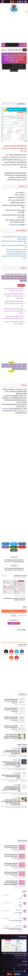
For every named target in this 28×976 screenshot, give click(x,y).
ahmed (20, 918)
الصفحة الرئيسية (21, 68)
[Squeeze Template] (25, 971)
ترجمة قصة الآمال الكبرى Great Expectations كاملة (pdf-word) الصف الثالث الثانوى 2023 (11, 751)
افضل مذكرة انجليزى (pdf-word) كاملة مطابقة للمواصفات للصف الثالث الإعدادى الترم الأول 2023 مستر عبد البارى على (11, 764)
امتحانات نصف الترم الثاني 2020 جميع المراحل (16, 254)
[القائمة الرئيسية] (3, 45)
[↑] (14, 968)
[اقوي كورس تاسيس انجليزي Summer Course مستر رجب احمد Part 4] (22, 700)
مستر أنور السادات (19, 925)
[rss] (11, 2)
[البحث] (2, 2)
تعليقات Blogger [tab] (14, 611)
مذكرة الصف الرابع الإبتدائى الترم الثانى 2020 (17, 250)
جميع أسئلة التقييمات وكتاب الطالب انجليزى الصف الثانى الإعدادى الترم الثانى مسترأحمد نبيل (14, 303)
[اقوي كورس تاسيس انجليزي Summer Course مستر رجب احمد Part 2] (22, 718)
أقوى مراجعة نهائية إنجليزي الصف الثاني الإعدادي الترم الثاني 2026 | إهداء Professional (13, 317)
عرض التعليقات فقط (13, 620)
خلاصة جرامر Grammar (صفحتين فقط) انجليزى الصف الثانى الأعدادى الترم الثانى (13, 290)
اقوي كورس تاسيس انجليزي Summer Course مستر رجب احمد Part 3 (11, 710)
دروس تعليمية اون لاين (15, 224)
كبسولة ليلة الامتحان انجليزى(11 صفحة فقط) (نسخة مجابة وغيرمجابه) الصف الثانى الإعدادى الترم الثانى (13, 311)
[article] (14, 559)
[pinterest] (13, 2)
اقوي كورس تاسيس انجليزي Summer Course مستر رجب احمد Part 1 (11, 727)
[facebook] (23, 2)
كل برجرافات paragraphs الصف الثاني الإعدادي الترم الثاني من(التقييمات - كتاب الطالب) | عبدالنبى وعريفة (13, 296)
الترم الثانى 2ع (12, 68)
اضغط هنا (11, 362)
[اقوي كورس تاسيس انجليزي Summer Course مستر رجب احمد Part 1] (22, 727)
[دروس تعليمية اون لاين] (14, 8)
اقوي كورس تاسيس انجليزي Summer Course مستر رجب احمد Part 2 (11, 718)
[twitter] (20, 2)
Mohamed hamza (19, 910)
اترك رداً (20, 898)
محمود (20, 902)
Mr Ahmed (23, 957)
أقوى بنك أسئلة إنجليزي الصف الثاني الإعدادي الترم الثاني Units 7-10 (13, 323)
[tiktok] (16, 2)
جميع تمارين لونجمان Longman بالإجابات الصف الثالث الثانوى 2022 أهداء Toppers (11, 776)
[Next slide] (2, 576)
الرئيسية (21, 45)
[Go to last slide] (5, 576)
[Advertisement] (14, 27)
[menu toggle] (25, 2)
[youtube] (18, 2)
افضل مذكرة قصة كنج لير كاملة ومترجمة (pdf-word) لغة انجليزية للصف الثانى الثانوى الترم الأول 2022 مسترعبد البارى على (11, 802)
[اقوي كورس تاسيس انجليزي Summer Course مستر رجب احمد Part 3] (22, 709)
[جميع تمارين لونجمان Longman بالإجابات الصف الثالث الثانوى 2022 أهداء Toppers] (24, 774)
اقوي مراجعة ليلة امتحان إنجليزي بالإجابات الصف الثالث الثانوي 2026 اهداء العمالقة (11, 736)
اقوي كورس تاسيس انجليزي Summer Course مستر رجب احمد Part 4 (11, 701)
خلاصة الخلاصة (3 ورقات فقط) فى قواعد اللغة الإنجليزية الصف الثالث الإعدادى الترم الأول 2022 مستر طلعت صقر (11, 789)
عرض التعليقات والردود (13, 623)
